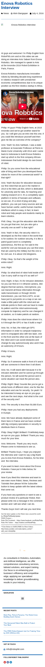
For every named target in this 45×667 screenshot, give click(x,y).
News (6, 13)
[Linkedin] (11, 662)
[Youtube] (5, 662)
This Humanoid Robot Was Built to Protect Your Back (19, 624)
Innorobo (11, 65)
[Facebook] (8, 662)
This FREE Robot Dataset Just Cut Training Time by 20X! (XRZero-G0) (22, 632)
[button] (22, 598)
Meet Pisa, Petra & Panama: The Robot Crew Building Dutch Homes (21, 616)
